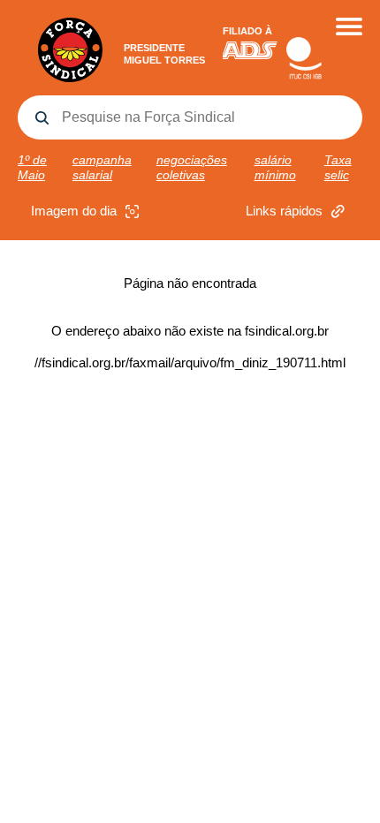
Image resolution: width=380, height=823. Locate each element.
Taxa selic (338, 167)
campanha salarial (102, 167)
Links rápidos (284, 210)
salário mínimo (275, 167)
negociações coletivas (191, 167)
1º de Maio (32, 167)
